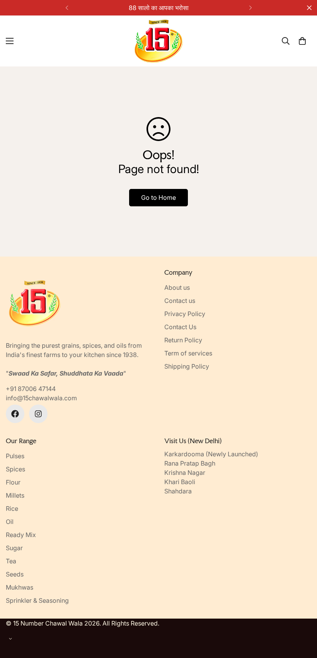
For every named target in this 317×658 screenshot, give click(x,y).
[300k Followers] (15, 414)
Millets (15, 495)
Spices (15, 469)
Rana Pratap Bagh (189, 463)
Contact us (179, 300)
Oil (10, 521)
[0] (302, 41)
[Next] (250, 7)
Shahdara (178, 491)
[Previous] (66, 7)
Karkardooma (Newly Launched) (211, 454)
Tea (11, 561)
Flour (13, 482)
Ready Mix (21, 535)
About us (177, 287)
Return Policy (183, 340)
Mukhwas (19, 587)
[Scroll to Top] (302, 616)
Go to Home (158, 197)
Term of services (188, 353)
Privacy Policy (184, 314)
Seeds (15, 574)
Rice (12, 508)
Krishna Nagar (184, 472)
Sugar (14, 548)
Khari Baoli (179, 482)
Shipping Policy (186, 366)
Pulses (15, 456)
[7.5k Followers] (38, 414)
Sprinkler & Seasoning (37, 600)
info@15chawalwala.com (41, 398)
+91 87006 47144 (31, 389)
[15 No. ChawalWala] (159, 41)
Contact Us (180, 327)
